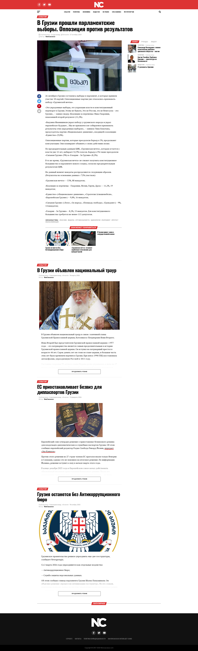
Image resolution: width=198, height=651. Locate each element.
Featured (63, 220)
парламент (106, 220)
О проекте (69, 639)
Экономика (86, 12)
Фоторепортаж (129, 12)
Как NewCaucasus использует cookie (120, 639)
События (67, 12)
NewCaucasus (50, 36)
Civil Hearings (116, 12)
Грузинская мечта (83, 220)
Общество (96, 12)
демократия (95, 220)
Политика (76, 12)
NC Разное (106, 12)
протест (115, 220)
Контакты (78, 639)
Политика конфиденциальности (94, 639)
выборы (71, 220)
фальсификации (52, 222)
